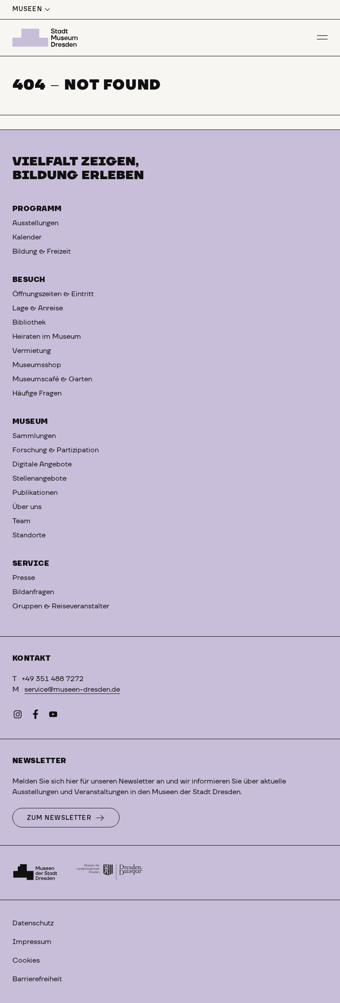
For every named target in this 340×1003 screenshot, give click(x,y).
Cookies (26, 960)
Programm (37, 208)
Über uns (27, 506)
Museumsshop (36, 364)
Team (21, 521)
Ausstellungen (35, 223)
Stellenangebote (39, 478)
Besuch (29, 279)
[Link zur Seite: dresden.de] (109, 872)
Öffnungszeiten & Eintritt (53, 294)
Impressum (31, 941)
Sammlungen (34, 435)
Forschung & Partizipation (55, 450)
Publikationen (35, 492)
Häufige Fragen (37, 393)
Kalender (27, 237)
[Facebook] (35, 716)
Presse (23, 577)
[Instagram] (17, 716)
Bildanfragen (33, 592)
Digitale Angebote (42, 464)
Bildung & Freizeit (41, 251)
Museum (30, 421)
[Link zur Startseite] (46, 38)
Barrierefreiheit (37, 979)
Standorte (29, 535)
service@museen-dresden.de (72, 689)
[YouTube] (53, 716)
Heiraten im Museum (46, 336)
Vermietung (31, 350)
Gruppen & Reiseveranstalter (60, 606)
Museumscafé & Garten (52, 379)
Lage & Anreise (37, 308)
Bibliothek (29, 322)
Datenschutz (33, 923)
